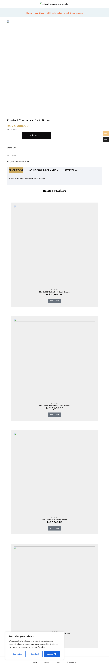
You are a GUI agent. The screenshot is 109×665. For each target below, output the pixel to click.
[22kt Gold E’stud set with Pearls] (54, 473)
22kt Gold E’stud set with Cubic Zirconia (54, 292)
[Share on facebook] (21, 148)
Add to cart (36, 135)
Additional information (43, 170)
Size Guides (11, 129)
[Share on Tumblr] (31, 148)
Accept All (51, 654)
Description (16, 170)
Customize (17, 654)
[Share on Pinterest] (35, 148)
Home (29, 12)
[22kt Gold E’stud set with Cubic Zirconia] (54, 245)
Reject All (35, 654)
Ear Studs (39, 12)
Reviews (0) (71, 170)
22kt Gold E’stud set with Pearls (54, 519)
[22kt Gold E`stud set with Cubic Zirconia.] (54, 587)
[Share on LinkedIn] (28, 148)
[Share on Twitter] (24, 148)
